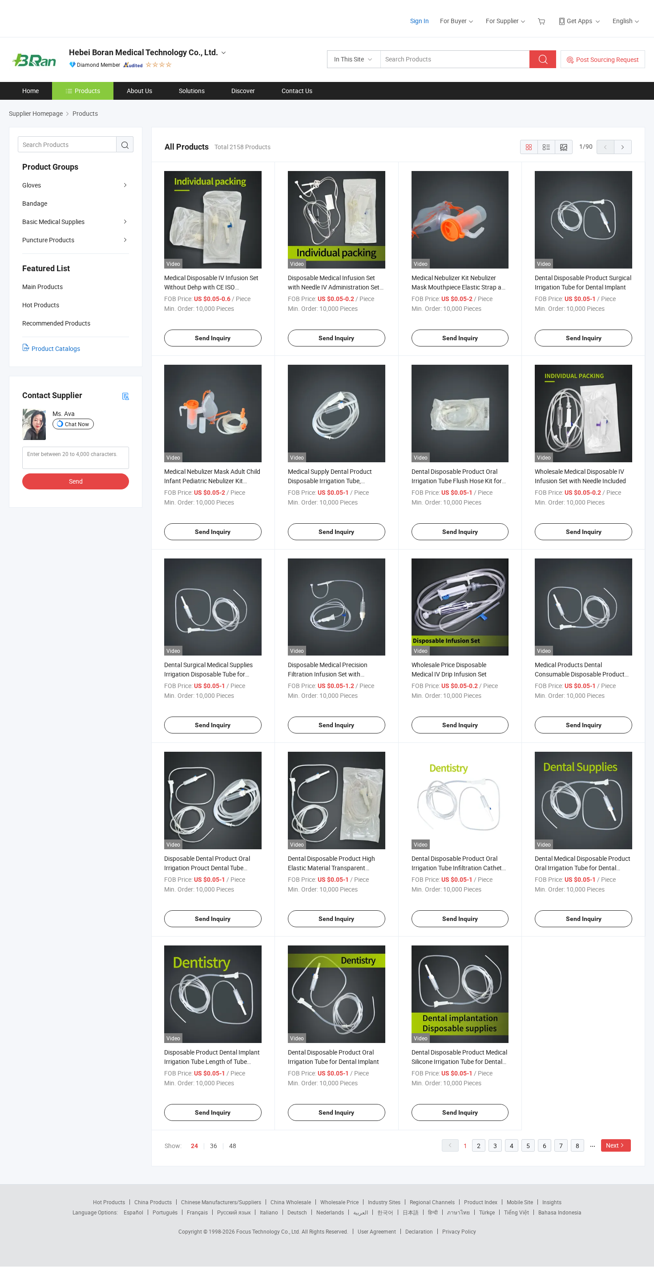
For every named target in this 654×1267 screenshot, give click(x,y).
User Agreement (377, 1231)
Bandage (34, 203)
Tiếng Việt (516, 1212)
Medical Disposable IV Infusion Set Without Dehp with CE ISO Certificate (211, 287)
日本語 (411, 1212)
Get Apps (579, 20)
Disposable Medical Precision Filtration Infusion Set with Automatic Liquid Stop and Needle (334, 674)
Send (76, 481)
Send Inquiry (212, 338)
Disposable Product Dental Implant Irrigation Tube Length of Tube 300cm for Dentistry (212, 1061)
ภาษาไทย (458, 1212)
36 (213, 1145)
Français (197, 1212)
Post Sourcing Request (607, 59)
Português (165, 1212)
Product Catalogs (56, 348)
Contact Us (297, 90)
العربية (360, 1212)
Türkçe (487, 1212)
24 (194, 1145)
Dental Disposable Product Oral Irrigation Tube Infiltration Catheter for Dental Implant (459, 867)
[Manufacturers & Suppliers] (66, 17)
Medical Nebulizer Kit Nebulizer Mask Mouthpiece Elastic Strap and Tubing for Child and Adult (460, 287)
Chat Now (77, 424)
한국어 (385, 1212)
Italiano (269, 1212)
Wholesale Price (339, 1202)
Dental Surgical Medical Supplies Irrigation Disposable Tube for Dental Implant (208, 674)
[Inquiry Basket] (542, 20)
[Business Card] (125, 396)
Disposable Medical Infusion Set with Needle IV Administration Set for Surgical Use (333, 287)
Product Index (480, 1202)
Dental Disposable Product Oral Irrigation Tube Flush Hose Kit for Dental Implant (457, 480)
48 (232, 1145)
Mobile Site (520, 1202)
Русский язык (233, 1212)
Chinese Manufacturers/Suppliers (221, 1202)
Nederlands (330, 1212)
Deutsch (297, 1212)
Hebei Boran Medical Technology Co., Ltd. (143, 52)
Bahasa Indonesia (559, 1212)
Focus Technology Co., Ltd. (269, 1231)
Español (133, 1212)
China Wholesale (290, 1202)
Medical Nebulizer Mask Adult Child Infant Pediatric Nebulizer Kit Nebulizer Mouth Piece (212, 480)
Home (30, 90)
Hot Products (109, 1202)
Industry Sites (384, 1202)
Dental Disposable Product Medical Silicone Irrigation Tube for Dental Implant (459, 1061)
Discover (243, 90)
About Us (139, 90)
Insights (551, 1202)
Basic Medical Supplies (53, 221)
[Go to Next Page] (622, 147)
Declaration (419, 1231)
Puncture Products (48, 240)
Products (87, 90)
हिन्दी (433, 1212)
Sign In (419, 20)
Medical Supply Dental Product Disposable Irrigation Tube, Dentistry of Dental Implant (330, 480)
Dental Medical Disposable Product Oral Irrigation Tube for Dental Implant (582, 867)
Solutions (192, 90)
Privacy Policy (459, 1231)
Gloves (31, 185)
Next (612, 1145)
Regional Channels (432, 1202)
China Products (153, 1202)
